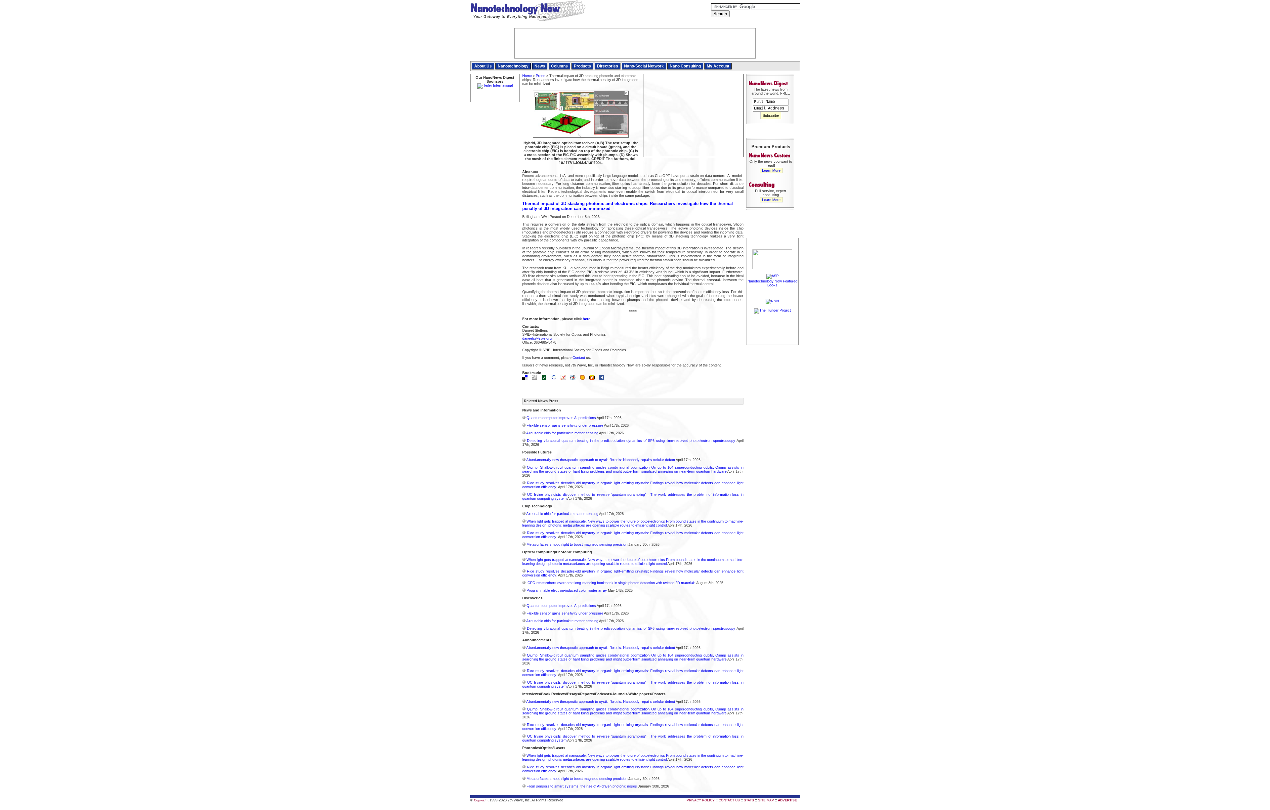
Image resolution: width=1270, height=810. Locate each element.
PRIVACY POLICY (701, 800)
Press (540, 76)
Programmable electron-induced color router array (567, 590)
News (539, 66)
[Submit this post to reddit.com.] (574, 379)
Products (582, 66)
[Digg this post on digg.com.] (536, 379)
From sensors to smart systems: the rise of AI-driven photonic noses (582, 786)
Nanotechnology (513, 66)
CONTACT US (729, 800)
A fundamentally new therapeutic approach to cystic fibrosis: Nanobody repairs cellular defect (600, 460)
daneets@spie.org (537, 338)
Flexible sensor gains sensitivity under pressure (565, 425)
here (586, 319)
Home (527, 76)
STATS (749, 800)
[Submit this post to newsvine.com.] (545, 379)
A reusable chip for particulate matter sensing (562, 433)
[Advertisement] (772, 445)
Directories (607, 66)
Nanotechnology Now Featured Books (772, 283)
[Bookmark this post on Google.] (555, 379)
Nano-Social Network (644, 66)
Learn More (771, 170)
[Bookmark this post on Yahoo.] (565, 379)
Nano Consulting (685, 66)
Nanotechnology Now (528, 11)
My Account (718, 66)
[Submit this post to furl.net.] (593, 379)
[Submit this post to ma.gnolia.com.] (584, 379)
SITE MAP (766, 800)
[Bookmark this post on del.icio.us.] (526, 379)
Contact (578, 358)
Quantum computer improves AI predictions (561, 418)
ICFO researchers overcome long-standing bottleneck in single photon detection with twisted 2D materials (611, 583)
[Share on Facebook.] (603, 379)
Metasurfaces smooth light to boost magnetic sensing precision (577, 544)
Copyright (481, 800)
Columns (559, 66)
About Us (483, 66)
